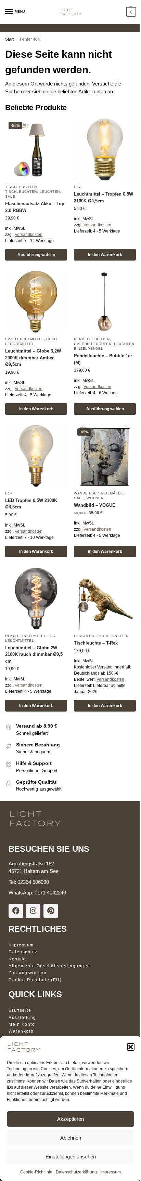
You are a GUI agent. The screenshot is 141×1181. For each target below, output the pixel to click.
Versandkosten (28, 234)
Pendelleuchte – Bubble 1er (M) (103, 359)
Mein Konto (22, 1024)
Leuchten (50, 192)
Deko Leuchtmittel (25, 636)
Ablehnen (70, 1138)
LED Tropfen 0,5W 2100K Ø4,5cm (31, 504)
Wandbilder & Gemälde (98, 493)
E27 (77, 187)
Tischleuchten (21, 187)
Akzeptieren (70, 1119)
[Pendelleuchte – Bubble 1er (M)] (105, 302)
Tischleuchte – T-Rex (96, 643)
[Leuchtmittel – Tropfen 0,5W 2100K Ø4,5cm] (105, 150)
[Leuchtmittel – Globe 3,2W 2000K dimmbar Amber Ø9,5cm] (36, 302)
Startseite (20, 1010)
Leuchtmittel (29, 339)
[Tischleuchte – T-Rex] (105, 598)
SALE (10, 196)
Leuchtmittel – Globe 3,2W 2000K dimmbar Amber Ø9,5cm (33, 357)
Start (9, 39)
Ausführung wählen (36, 254)
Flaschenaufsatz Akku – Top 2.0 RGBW (34, 207)
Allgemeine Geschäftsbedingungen (49, 966)
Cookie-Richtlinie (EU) (35, 980)
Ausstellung (22, 1017)
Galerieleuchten (93, 344)
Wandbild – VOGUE (94, 505)
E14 (8, 493)
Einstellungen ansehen (71, 1156)
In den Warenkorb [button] (105, 254)
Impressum (110, 1172)
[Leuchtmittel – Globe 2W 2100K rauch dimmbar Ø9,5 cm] (36, 598)
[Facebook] (16, 911)
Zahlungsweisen (28, 972)
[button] (130, 1047)
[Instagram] (33, 911)
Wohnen (95, 498)
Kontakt (17, 959)
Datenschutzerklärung (76, 1172)
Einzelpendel (88, 348)
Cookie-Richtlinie (36, 1172)
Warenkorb (21, 1031)
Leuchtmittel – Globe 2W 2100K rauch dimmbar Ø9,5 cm (34, 654)
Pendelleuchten (92, 339)
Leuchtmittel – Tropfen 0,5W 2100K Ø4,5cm (103, 197)
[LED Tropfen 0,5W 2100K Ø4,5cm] (36, 456)
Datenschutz (23, 952)
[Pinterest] (50, 911)
